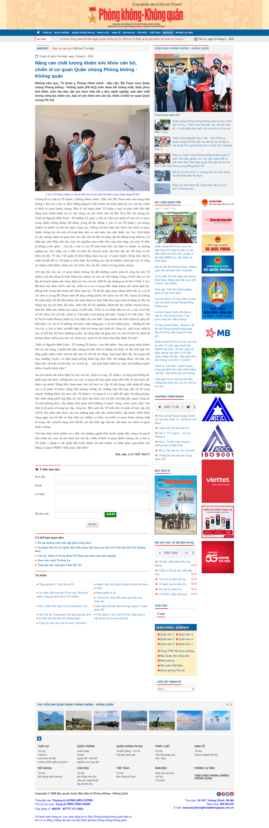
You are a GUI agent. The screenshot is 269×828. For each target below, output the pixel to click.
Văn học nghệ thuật (87, 780)
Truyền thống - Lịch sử (128, 751)
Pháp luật (103, 32)
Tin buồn (89, 48)
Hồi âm (78, 48)
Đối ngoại (129, 32)
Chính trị (42, 754)
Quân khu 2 (186, 634)
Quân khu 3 (167, 639)
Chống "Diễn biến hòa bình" (53, 762)
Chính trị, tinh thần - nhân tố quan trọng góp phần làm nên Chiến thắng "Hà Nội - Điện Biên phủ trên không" (175, 369)
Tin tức (41, 751)
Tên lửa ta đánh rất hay (172, 579)
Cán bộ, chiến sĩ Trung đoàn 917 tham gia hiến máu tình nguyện (77, 555)
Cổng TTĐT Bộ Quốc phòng (177, 651)
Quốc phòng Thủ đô (172, 670)
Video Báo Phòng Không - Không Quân (182, 48)
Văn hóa (142, 32)
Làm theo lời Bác (47, 758)
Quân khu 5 (167, 644)
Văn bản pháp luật (165, 754)
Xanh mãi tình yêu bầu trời (174, 428)
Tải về (194, 565)
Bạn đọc (168, 32)
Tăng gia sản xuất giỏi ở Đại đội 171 (60, 565)
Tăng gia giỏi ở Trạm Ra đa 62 (56, 584)
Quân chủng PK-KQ (83, 32)
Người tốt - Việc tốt (87, 758)
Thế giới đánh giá (125, 754)
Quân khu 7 (186, 644)
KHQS (80, 754)
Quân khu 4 (186, 639)
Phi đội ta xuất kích (170, 589)
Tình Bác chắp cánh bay (173, 594)
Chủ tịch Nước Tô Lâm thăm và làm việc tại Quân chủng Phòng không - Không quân (175, 302)
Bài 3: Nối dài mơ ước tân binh (177, 450)
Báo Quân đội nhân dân (174, 655)
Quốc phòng (62, 32)
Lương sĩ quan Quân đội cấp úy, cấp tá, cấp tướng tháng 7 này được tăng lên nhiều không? (173, 316)
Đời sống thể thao (125, 776)
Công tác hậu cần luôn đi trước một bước (63, 623)
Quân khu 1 (167, 634)
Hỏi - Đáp (160, 758)
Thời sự (47, 32)
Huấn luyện (83, 751)
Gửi (94, 524)
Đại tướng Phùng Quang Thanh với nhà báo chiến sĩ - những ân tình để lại (176, 419)
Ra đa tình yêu (85, 784)
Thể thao (155, 32)
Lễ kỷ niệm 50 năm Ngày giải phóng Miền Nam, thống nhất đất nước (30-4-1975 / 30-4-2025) (176, 280)
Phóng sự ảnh (184, 32)
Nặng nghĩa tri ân (106, 592)
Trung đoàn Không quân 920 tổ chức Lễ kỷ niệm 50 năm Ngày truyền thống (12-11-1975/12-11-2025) (75, 39)
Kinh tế (116, 32)
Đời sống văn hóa (86, 776)
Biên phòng (167, 660)
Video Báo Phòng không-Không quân (212, 777)
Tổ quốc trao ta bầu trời (172, 584)
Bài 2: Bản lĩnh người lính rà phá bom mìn (63, 606)
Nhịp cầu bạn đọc (62, 48)
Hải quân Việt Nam (171, 665)
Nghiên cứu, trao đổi (88, 762)
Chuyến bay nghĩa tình (167, 115)
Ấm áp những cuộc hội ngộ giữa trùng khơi (64, 542)
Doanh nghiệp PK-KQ (206, 754)
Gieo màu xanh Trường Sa (54, 560)
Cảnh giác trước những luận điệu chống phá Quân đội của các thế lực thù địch (175, 383)
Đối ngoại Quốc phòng (50, 776)
